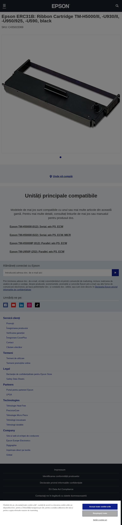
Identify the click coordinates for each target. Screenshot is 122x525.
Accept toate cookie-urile (100, 507)
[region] (60, 512)
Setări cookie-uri (100, 520)
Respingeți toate (100, 513)
